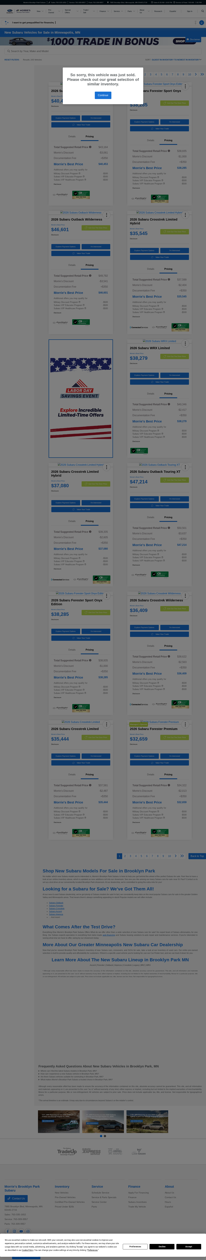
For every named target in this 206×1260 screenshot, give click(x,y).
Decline (162, 1247)
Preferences (135, 1247)
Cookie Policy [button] (27, 1250)
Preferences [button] (93, 1250)
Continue (103, 95)
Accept (188, 1247)
